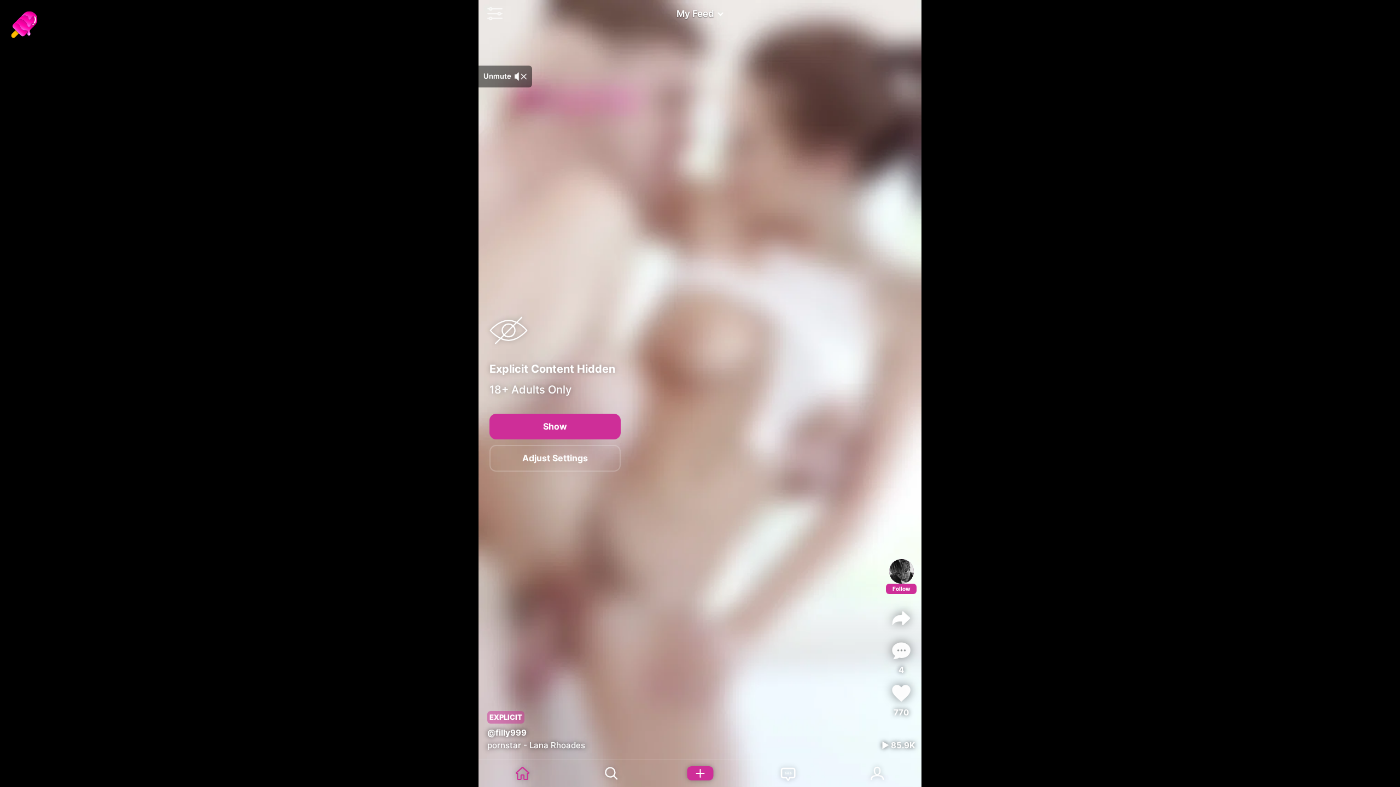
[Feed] (523, 773)
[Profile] (901, 571)
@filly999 (507, 732)
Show (555, 426)
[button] (492, 14)
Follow (901, 588)
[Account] (877, 773)
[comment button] (901, 650)
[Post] (700, 773)
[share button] (901, 618)
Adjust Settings (555, 458)
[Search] (611, 773)
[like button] (901, 693)
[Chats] (788, 773)
